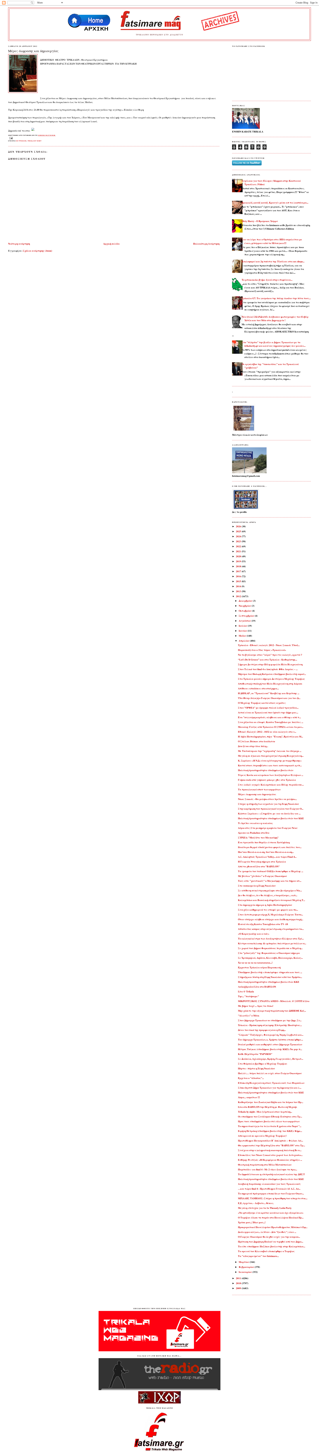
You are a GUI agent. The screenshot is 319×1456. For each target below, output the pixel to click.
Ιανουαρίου (245, 1272)
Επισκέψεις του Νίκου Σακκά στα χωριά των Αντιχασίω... (270, 1155)
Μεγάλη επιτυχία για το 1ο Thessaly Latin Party (265, 1208)
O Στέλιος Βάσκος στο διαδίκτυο (256, 741)
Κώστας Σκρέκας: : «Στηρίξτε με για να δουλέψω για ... (269, 813)
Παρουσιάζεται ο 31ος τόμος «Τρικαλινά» (262, 650)
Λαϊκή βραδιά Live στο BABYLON (257, 986)
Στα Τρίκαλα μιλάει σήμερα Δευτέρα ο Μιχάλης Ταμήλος (271, 678)
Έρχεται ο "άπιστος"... (251, 1078)
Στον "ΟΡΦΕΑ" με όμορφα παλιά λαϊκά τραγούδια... (268, 707)
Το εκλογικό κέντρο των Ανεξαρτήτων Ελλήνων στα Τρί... (271, 938)
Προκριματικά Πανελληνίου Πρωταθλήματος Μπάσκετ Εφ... (272, 1227)
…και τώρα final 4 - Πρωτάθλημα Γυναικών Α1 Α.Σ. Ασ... (269, 1188)
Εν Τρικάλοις (21, 141)
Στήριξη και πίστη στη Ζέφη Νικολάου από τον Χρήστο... (270, 977)
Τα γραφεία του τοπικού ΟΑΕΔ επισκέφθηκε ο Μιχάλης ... (270, 871)
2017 (239, 571)
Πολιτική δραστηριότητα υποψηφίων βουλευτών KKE (268, 981)
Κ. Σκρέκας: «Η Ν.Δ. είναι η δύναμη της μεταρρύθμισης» (270, 760)
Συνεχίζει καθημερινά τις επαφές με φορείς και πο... (268, 909)
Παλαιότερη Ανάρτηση (206, 243)
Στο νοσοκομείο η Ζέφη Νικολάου (257, 885)
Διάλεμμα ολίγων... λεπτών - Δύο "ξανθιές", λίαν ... (267, 1232)
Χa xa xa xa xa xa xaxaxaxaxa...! (255, 962)
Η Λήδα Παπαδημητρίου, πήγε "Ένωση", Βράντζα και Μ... (270, 736)
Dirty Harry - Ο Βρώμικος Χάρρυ (260, 221)
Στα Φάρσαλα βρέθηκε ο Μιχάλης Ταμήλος (262, 1063)
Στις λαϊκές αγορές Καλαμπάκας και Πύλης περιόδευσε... (271, 784)
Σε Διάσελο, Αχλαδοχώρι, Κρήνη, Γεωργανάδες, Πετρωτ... (270, 1058)
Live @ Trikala (246, 991)
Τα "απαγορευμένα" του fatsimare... (258, 1256)
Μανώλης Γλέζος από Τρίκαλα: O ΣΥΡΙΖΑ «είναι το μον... (270, 727)
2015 (239, 581)
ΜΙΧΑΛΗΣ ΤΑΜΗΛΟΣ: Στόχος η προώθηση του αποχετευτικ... (272, 1198)
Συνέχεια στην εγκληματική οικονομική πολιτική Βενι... (269, 1150)
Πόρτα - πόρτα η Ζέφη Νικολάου (256, 1068)
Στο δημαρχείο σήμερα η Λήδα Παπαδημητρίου (265, 905)
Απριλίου (244, 640)
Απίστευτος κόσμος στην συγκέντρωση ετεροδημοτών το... (271, 929)
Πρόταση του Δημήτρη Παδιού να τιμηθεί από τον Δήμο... (270, 1241)
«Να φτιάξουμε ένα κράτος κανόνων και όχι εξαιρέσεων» (270, 1212)
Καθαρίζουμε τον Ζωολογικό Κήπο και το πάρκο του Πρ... (270, 1102)
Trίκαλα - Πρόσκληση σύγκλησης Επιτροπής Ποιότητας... (270, 1025)
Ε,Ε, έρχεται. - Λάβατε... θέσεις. (256, 1203)
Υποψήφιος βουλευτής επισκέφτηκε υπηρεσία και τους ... (270, 972)
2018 (239, 566)
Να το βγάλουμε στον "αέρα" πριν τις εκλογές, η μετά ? (270, 654)
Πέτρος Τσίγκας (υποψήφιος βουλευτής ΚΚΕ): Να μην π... (270, 1049)
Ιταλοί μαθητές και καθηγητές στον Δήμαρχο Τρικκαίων (270, 1044)
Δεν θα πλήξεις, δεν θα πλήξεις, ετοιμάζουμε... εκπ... (267, 895)
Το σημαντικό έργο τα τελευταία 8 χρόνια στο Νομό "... (269, 1126)
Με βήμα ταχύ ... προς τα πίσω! (255, 1006)
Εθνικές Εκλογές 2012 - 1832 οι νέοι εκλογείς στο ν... (267, 731)
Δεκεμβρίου (246, 600)
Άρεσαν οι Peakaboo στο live (253, 832)
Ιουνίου (243, 630)
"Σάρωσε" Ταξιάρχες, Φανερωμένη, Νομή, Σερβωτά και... (270, 1034)
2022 (239, 546)
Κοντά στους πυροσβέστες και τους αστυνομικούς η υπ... (270, 765)
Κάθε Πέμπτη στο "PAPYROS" (255, 1054)
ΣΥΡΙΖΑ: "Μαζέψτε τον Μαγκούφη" (258, 837)
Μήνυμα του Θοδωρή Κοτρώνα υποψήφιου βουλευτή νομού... (272, 674)
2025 (239, 531)
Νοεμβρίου (245, 605)
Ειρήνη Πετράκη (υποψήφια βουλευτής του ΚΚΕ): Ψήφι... (270, 1131)
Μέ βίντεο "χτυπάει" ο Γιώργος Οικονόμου (262, 876)
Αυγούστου (245, 620)
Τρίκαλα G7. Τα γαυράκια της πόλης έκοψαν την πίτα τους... (276, 298)
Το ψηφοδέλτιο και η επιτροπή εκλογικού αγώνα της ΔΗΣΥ (271, 1174)
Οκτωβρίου (245, 610)
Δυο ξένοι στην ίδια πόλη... (253, 746)
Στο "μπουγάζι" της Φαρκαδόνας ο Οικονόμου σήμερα (269, 953)
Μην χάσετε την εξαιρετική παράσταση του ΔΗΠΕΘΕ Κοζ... (272, 1010)
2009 (239, 1288)
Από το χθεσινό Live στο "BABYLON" (259, 866)
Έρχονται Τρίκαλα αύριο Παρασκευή (259, 967)
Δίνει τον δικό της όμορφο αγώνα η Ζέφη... (262, 1030)
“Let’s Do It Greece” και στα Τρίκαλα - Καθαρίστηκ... (267, 659)
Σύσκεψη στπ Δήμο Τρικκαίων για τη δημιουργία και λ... (269, 1087)
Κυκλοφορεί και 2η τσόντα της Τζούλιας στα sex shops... (273, 261)
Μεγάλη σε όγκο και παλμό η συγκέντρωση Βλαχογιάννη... (270, 755)
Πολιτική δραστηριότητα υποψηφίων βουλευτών (265, 770)
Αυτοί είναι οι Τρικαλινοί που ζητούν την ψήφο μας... (268, 712)
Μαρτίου (244, 1262)
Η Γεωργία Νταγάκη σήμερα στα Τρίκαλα (262, 861)
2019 (239, 561)
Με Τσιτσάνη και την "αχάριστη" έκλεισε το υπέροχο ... (269, 751)
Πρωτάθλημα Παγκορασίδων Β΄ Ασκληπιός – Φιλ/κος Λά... (270, 1140)
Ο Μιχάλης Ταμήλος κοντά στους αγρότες (262, 703)
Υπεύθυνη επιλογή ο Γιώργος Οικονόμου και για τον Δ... (269, 698)
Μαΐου (243, 635)
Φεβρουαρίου (247, 1267)
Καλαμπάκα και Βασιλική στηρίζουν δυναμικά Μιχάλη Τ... (271, 900)
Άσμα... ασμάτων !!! (249, 1097)
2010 (239, 1283)
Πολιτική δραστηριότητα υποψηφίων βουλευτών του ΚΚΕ (271, 818)
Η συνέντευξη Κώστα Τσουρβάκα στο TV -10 (263, 924)
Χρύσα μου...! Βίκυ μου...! (251, 1222)
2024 (239, 536)
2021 (239, 551)
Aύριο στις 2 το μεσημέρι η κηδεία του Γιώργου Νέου (267, 828)
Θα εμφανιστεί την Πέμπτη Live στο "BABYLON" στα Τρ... (271, 1145)
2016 (239, 576)
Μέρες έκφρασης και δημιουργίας (33, 51)
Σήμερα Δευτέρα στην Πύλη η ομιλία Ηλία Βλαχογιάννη (270, 664)
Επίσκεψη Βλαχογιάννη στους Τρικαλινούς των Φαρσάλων (271, 1083)
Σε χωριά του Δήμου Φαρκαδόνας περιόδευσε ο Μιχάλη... (270, 948)
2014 (239, 586)
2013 (239, 591)
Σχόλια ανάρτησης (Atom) (37, 250)
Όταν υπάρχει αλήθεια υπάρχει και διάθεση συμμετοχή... (270, 919)
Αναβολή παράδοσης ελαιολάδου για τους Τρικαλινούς (269, 1184)
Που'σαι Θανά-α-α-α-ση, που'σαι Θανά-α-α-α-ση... (266, 852)
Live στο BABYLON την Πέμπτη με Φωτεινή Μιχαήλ (267, 1107)
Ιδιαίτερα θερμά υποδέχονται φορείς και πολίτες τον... (269, 847)
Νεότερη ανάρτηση (19, 243)
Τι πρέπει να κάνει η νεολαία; (255, 823)
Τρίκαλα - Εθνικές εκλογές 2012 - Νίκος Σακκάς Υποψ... (269, 645)
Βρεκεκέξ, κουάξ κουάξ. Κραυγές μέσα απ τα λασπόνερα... (275, 202)
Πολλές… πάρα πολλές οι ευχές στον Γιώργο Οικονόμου (270, 1073)
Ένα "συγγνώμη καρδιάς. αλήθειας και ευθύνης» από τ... (269, 717)
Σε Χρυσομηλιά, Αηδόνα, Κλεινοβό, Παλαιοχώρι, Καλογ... (270, 957)
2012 (239, 596)
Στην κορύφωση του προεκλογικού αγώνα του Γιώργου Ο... (270, 808)
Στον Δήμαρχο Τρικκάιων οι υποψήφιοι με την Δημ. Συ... (269, 1020)
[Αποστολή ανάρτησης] (10, 138)
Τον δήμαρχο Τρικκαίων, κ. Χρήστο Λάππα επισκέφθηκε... (270, 1039)
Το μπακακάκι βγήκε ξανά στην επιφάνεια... (267, 279)
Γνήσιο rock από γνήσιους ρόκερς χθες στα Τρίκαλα (267, 779)
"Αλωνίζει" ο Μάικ (248, 1015)
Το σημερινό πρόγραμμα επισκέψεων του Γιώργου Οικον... (271, 1193)
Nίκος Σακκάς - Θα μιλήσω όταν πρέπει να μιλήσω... (267, 799)
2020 (239, 556)
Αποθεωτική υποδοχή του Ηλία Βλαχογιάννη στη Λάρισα (270, 683)
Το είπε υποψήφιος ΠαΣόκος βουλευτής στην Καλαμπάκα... (271, 1246)
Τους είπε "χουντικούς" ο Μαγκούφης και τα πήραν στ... (269, 880)
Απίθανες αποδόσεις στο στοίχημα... (258, 688)
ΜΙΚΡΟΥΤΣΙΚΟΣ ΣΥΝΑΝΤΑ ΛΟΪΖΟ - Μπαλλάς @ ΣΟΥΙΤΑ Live (273, 1001)
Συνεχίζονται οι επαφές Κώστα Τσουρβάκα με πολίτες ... (270, 722)
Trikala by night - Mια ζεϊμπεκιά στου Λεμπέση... (265, 1111)
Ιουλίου (243, 625)
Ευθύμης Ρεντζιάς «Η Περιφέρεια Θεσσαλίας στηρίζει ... (270, 1159)
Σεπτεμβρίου (247, 615)
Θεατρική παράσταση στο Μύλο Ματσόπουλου (264, 1164)
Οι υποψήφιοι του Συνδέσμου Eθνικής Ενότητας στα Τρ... (270, 1116)
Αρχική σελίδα (111, 243)
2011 (239, 1278)
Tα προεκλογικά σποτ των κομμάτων (259, 789)
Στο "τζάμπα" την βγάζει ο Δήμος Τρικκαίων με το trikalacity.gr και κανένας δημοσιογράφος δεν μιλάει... (274, 344)
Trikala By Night (34, 141)
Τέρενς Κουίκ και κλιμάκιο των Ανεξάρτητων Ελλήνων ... (270, 775)
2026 (239, 526)
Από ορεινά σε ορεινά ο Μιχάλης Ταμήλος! (262, 1135)
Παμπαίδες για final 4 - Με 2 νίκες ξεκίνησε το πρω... (267, 1169)
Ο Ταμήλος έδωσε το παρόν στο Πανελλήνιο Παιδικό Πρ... (270, 1217)
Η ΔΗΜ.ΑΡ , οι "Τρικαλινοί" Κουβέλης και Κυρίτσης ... (268, 693)
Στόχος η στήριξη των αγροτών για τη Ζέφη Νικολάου (268, 804)
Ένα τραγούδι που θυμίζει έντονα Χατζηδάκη (264, 842)
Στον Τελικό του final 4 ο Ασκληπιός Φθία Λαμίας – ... (268, 669)
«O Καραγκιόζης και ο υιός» (253, 933)
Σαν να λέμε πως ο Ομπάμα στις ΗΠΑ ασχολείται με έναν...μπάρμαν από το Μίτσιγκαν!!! (272, 241)
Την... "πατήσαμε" (248, 996)
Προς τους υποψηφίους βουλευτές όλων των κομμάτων (269, 1121)
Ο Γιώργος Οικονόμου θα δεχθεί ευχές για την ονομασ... (269, 1236)
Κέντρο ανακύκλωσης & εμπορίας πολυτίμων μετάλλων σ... (272, 943)
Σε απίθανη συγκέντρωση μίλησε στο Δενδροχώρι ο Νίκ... (270, 890)
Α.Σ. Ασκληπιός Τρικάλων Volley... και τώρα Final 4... (267, 856)
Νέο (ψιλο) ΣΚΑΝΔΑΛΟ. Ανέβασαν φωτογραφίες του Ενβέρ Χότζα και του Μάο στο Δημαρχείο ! (275, 318)
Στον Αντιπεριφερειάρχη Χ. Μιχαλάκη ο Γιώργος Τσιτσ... (270, 914)
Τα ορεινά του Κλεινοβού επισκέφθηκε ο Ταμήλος (266, 1251)
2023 (239, 541)
